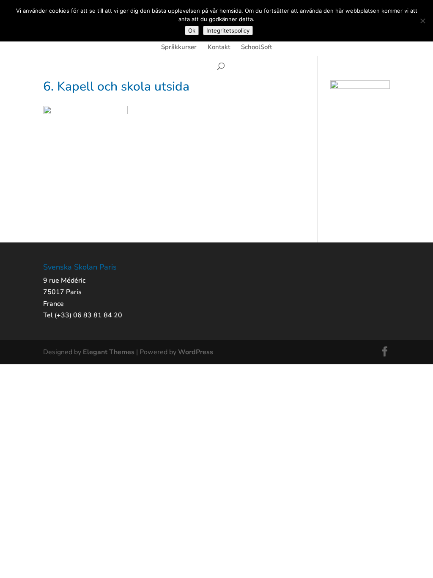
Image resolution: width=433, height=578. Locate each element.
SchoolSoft (256, 47)
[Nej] (422, 21)
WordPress (195, 352)
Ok (191, 30)
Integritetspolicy (227, 30)
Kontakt (219, 47)
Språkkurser (179, 47)
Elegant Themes (108, 352)
